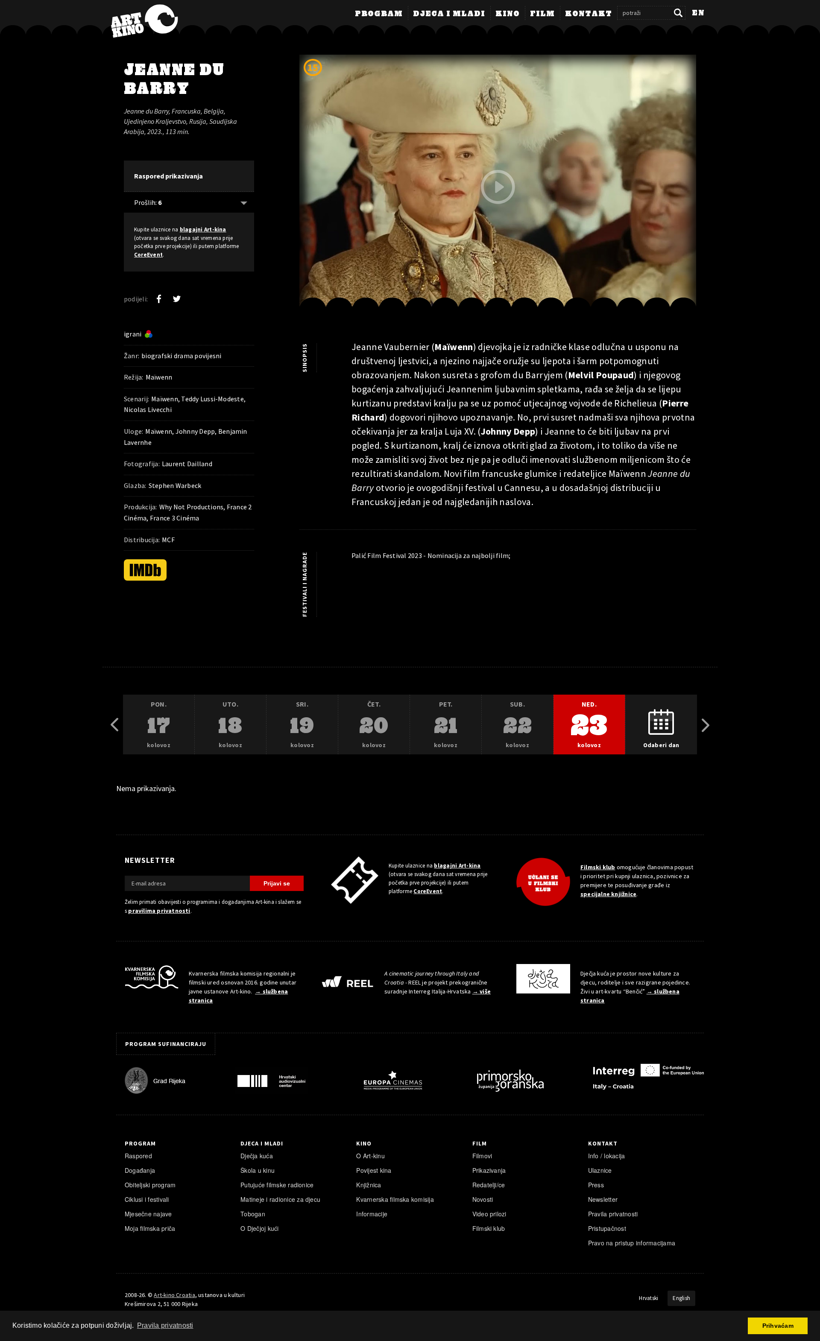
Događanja (140, 1170)
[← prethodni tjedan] (114, 725)
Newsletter (603, 1199)
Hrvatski (648, 1298)
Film (542, 14)
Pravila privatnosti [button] (165, 1325)
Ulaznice (600, 1170)
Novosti (482, 1199)
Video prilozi (489, 1214)
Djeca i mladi (449, 14)
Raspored (138, 1155)
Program (379, 14)
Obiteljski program (150, 1184)
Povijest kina (373, 1170)
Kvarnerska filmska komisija (395, 1199)
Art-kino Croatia (174, 1295)
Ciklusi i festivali (147, 1199)
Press (596, 1184)
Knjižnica (368, 1184)
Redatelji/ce (488, 1184)
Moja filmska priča (150, 1228)
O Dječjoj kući (259, 1228)
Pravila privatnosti (613, 1214)
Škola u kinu (257, 1170)
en (698, 13)
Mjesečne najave (148, 1214)
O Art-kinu (370, 1155)
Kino (507, 14)
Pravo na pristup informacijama (631, 1243)
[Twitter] (177, 299)
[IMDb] (145, 570)
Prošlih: (147, 202)
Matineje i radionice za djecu (280, 1199)
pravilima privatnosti (159, 910)
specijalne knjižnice (608, 894)
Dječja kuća (256, 1155)
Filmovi (482, 1155)
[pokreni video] (498, 187)
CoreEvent (148, 254)
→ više (481, 991)
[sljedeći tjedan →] (705, 725)
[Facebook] (159, 299)
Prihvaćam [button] (778, 1325)
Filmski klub (597, 867)
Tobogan (252, 1214)
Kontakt (588, 14)
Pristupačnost (607, 1228)
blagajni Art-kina (203, 229)
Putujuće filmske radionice (276, 1184)
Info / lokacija (606, 1155)
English (681, 1298)
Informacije (371, 1214)
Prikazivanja (489, 1170)
